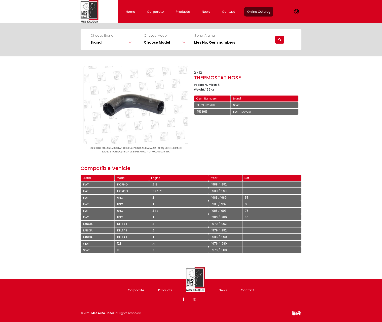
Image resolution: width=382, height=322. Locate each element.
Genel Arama (204, 35)
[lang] (296, 11)
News (206, 11)
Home (130, 11)
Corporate (155, 11)
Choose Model (155, 35)
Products (183, 11)
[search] (279, 40)
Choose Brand (102, 35)
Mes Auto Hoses (103, 313)
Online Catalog (258, 11)
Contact (228, 11)
